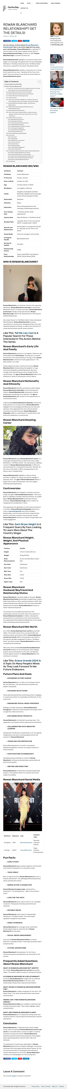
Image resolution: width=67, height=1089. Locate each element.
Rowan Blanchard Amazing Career (18, 95)
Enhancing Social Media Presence (19, 123)
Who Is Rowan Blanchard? (14, 86)
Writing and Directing (16, 131)
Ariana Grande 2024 (26, 660)
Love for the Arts (15, 142)
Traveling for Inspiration (17, 128)
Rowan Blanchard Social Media (17, 133)
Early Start (14, 137)
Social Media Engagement (18, 147)
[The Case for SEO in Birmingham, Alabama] (57, 102)
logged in (15, 1076)
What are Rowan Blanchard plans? (20, 159)
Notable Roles (14, 143)
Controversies (12, 97)
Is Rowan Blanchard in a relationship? (21, 154)
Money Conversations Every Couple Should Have (57, 67)
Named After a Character (17, 140)
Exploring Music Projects (17, 124)
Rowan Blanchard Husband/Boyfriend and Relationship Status (21, 107)
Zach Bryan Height (25, 524)
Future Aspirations (16, 149)
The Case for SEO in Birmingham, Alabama (56, 110)
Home (22, 3)
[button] (21, 13)
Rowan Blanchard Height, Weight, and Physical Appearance (21, 104)
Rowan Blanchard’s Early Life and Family (20, 92)
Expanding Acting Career (17, 119)
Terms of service (45, 1086)
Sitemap (61, 1086)
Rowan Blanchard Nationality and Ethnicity (20, 93)
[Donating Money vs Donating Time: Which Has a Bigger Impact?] (57, 80)
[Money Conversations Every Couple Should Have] (57, 59)
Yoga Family (14, 138)
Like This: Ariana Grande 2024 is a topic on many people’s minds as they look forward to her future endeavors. (23, 114)
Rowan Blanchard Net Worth (16, 110)
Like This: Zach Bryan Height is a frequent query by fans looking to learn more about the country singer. (23, 100)
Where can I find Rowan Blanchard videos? (22, 157)
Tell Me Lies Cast (24, 333)
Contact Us (24, 8)
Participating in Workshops (18, 129)
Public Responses (42, 3)
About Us (54, 1086)
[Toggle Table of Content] (38, 81)
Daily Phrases (55, 3)
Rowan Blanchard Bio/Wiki (13, 84)
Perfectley (13, 7)
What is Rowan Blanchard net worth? (20, 152)
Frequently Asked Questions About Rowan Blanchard (24, 150)
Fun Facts (11, 135)
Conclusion (12, 161)
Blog (29, 3)
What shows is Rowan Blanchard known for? (22, 156)
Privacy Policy (35, 1086)
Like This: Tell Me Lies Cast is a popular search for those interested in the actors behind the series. (24, 89)
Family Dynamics (15, 145)
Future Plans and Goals (15, 117)
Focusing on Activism (16, 121)
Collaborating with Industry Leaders (20, 126)
